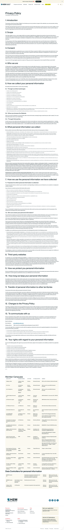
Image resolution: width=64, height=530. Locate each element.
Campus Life (30, 4)
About (43, 4)
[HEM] (6, 4)
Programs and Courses (18, 4)
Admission (25, 4)
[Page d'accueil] (12, 503)
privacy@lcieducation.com (18, 323)
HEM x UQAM (47, 4)
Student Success (37, 4)
